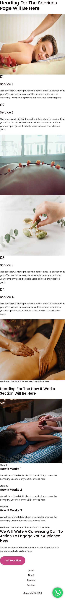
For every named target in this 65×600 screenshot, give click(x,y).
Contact (31, 585)
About (31, 575)
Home (31, 570)
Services (31, 580)
